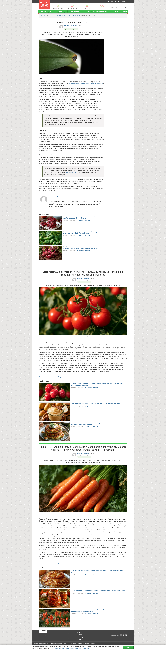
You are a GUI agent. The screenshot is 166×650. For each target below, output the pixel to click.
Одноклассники (123, 635)
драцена (100, 84)
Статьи (50, 15)
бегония (93, 84)
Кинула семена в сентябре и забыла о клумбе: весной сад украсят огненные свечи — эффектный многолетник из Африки (97, 610)
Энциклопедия (46, 12)
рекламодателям (82, 637)
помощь (69, 638)
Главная (43, 15)
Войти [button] (124, 1)
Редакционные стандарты (89, 643)
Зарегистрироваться (113, 1)
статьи (69, 633)
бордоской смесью (71, 172)
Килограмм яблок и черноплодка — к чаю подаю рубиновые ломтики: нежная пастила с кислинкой (81, 217)
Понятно (128, 647)
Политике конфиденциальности (82, 648)
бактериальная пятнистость (55, 262)
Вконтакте (121, 635)
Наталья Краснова (84, 220)
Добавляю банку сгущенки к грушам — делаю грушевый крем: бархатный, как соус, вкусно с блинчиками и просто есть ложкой (96, 404)
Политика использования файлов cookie (58, 643)
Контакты (80, 639)
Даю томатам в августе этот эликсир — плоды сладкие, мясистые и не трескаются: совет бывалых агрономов (83, 273)
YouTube (126, 635)
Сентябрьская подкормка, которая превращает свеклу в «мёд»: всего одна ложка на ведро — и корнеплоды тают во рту (82, 247)
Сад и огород (60, 12)
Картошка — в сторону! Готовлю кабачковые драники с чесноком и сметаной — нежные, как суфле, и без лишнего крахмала (98, 423)
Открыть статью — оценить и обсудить (51, 377)
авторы (79, 634)
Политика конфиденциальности (41, 643)
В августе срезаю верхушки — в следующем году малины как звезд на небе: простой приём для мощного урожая (97, 384)
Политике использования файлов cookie (62, 648)
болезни (66, 262)
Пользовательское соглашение (75, 643)
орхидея (72, 84)
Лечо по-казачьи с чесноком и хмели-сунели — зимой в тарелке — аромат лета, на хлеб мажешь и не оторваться (98, 590)
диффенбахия (85, 84)
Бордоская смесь (43, 262)
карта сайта (70, 636)
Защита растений (74, 15)
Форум (124, 12)
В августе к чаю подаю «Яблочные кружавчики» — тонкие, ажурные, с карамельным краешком (97, 571)
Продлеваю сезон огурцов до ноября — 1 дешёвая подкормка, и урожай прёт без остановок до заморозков (82, 232)
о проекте (80, 632)
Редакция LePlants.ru (70, 25)
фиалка (77, 84)
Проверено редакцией (72, 29)
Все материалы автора (55, 209)
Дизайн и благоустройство (97, 12)
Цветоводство (75, 12)
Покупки (116, 12)
